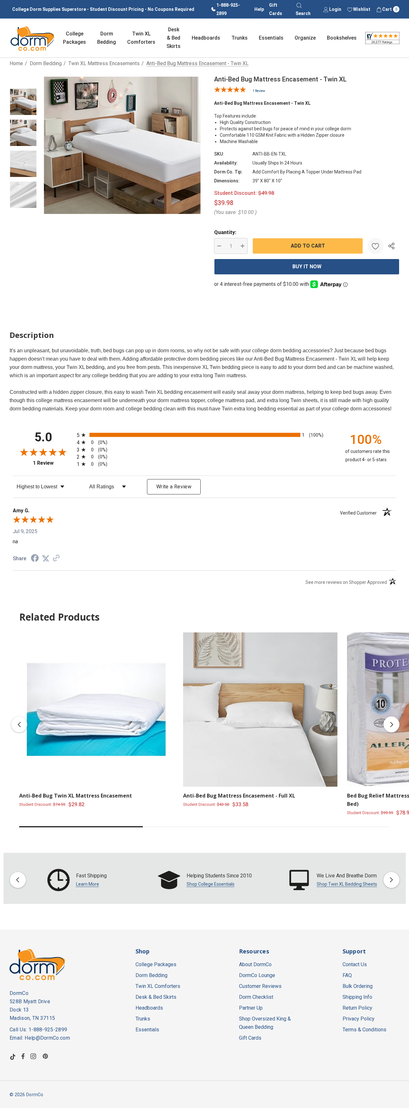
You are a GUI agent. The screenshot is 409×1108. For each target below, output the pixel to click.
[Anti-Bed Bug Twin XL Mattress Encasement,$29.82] (96, 709)
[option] (77, 880)
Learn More (87, 884)
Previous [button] (19, 724)
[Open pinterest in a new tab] (46, 1056)
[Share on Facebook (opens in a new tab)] (35, 559)
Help (259, 9)
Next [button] (391, 724)
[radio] (204, 435)
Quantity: (225, 232)
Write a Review (173, 487)
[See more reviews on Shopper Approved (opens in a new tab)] (56, 558)
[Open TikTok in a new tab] (12, 1056)
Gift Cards (275, 9)
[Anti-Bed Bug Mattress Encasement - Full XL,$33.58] (260, 709)
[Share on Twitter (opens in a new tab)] (46, 558)
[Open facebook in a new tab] (23, 1056)
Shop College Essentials (211, 884)
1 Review (258, 91)
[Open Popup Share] (391, 246)
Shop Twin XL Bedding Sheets (347, 884)
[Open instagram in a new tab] (34, 1056)
